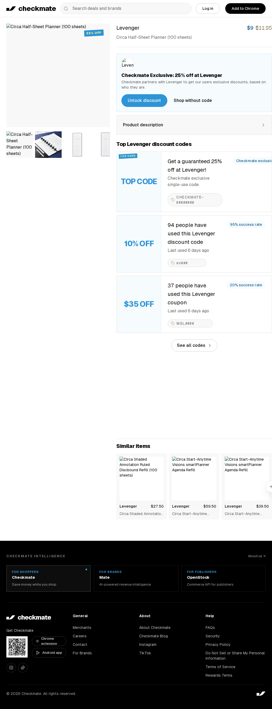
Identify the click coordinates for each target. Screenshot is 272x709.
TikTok (145, 653)
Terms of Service (220, 667)
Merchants (82, 627)
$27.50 (157, 506)
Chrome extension (49, 641)
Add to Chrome (245, 8)
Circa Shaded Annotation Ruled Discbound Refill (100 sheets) (141, 514)
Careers (80, 636)
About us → (257, 556)
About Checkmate (155, 627)
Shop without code (193, 100)
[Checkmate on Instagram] (11, 667)
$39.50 (262, 506)
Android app (52, 653)
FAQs (210, 627)
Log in (207, 8)
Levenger (128, 506)
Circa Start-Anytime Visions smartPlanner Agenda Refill (190, 514)
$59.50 (209, 506)
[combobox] (126, 8)
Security (213, 636)
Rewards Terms (219, 675)
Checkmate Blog (153, 636)
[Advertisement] (194, 395)
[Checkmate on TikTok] (23, 667)
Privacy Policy (218, 644)
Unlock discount (144, 100)
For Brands (82, 653)
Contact (80, 644)
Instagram (147, 644)
